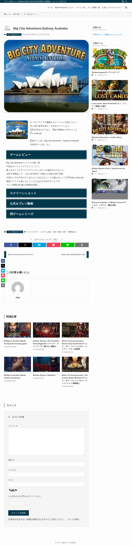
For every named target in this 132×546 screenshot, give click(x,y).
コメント (13, 426)
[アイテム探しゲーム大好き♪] (6, 7)
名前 (11, 460)
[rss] (123, 1)
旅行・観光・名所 (59, 232)
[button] (11, 245)
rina (18, 297)
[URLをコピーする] (82, 245)
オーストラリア (32, 232)
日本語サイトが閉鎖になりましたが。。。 (110, 34)
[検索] (126, 1)
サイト (11, 480)
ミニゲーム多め (45, 232)
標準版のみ (72, 232)
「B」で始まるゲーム (14, 34)
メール (12, 470)
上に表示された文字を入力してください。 (25, 496)
